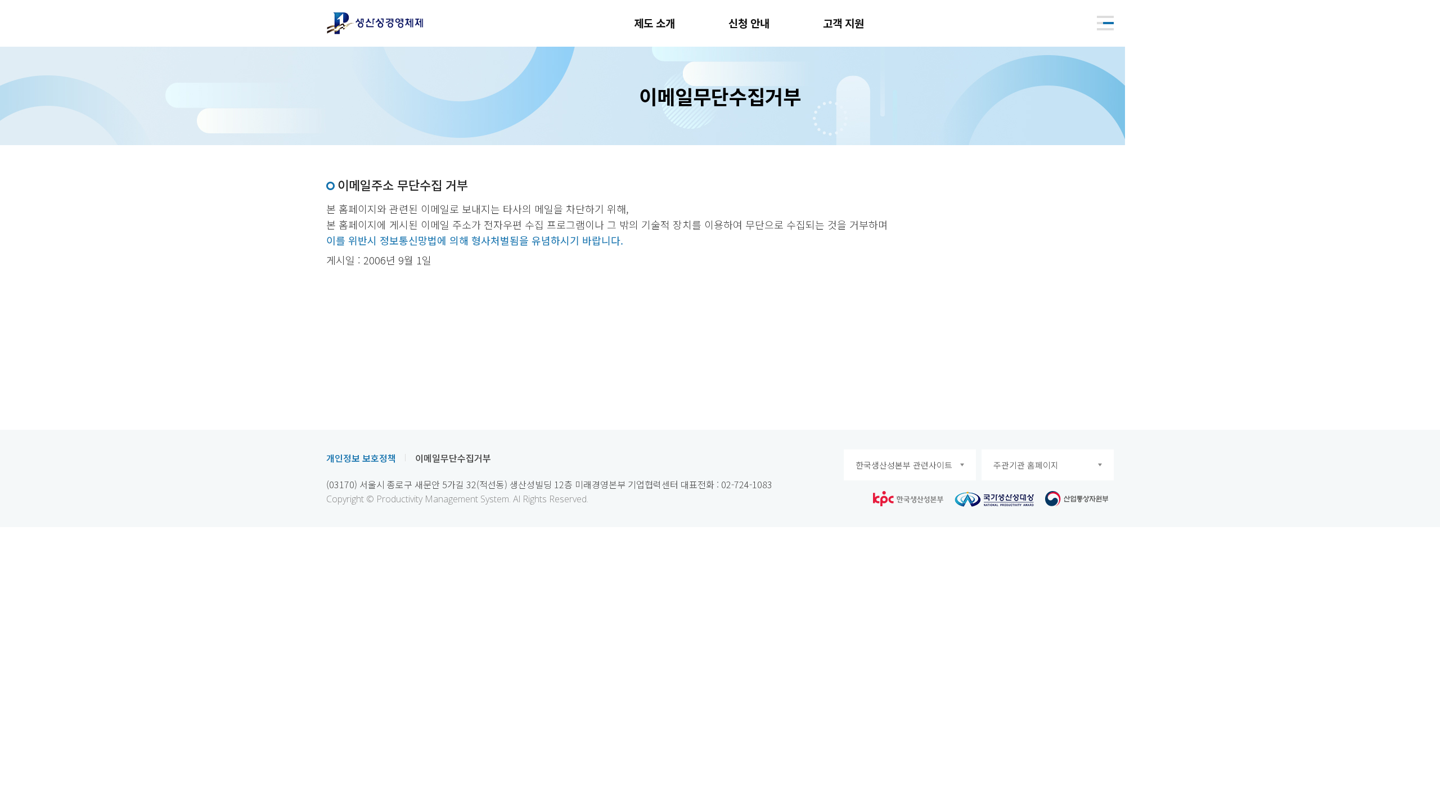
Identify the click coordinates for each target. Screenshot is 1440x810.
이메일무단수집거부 (453, 458)
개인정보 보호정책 (361, 458)
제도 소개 (654, 22)
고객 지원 (843, 22)
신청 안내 (749, 22)
